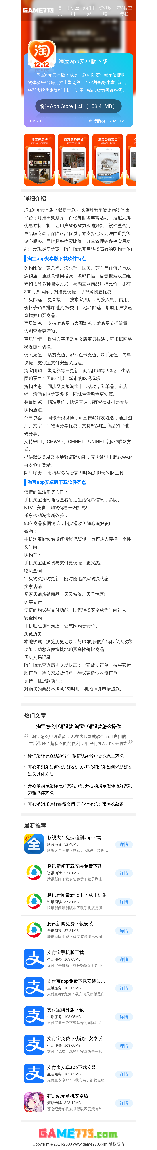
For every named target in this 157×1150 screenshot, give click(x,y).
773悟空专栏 (124, 11)
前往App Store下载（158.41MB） (78, 106)
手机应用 (73, 11)
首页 (60, 11)
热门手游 (89, 11)
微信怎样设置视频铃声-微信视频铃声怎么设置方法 (76, 755)
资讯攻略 (105, 11)
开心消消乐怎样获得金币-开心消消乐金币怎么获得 (76, 804)
